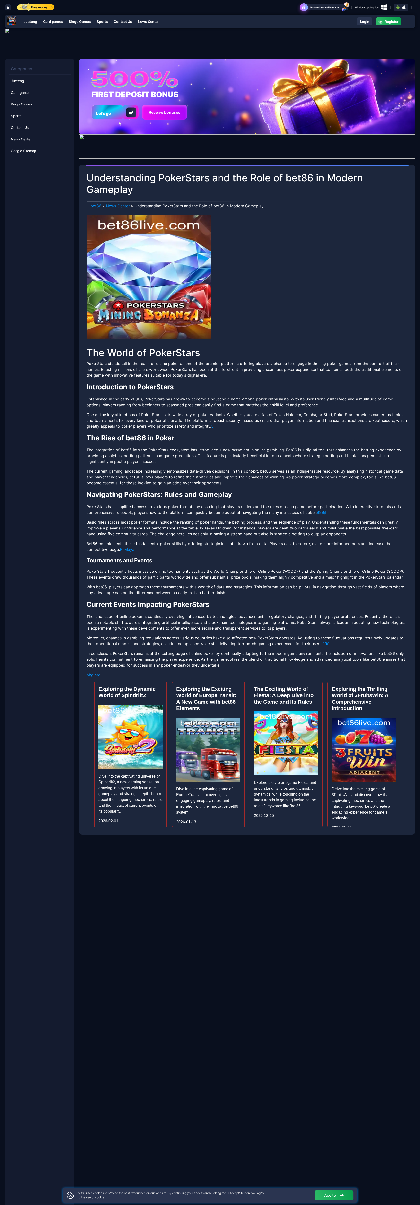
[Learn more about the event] (210, 39)
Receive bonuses (164, 112)
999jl (321, 512)
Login (364, 21)
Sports (102, 21)
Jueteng (30, 21)
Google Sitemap (23, 151)
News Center (148, 21)
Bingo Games (80, 21)
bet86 (95, 205)
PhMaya (127, 549)
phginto (94, 674)
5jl (213, 426)
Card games (53, 21)
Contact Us (123, 21)
